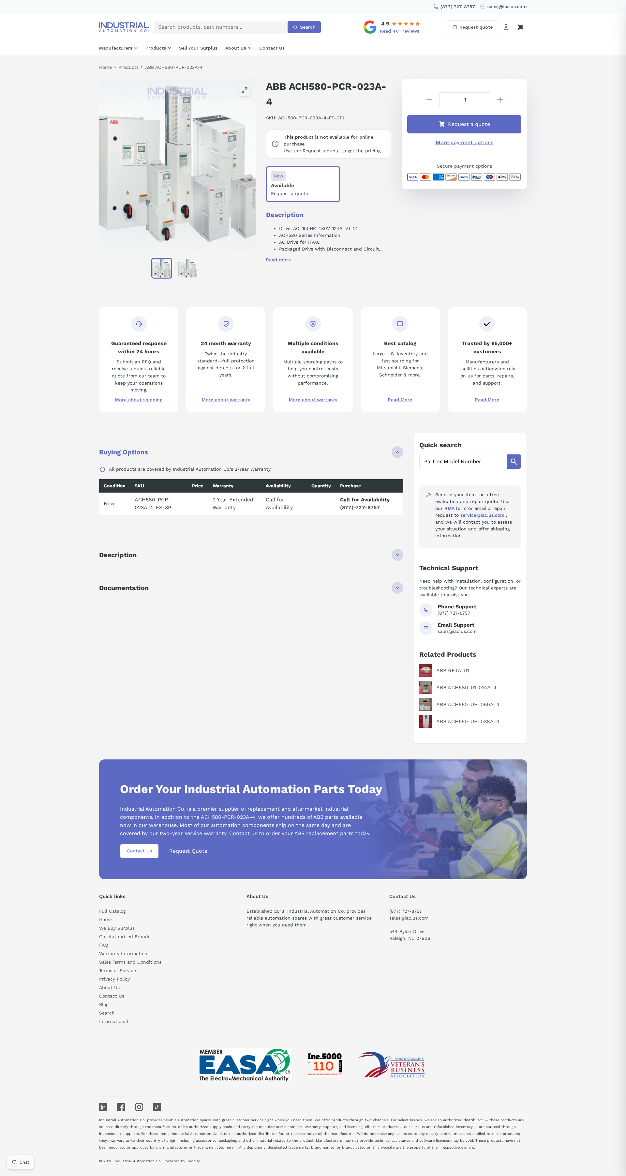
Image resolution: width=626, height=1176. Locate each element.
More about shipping (139, 399)
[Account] (506, 27)
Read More (400, 399)
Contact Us (272, 48)
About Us (235, 48)
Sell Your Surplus (198, 48)
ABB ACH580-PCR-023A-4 (174, 67)
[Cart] (520, 27)
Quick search (440, 445)
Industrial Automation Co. (138, 1161)
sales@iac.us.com (408, 918)
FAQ (103, 945)
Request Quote (188, 851)
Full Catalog (112, 911)
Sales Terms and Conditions (130, 962)
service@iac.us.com (482, 515)
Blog (103, 1004)
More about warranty (226, 399)
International (113, 1021)
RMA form (455, 508)
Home (105, 67)
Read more (278, 259)
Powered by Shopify (181, 1161)
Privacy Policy (114, 979)
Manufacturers (115, 48)
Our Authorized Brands (124, 936)
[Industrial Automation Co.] (124, 27)
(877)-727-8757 (360, 507)
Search (107, 1013)
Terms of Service (117, 970)
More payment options (464, 142)
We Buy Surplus (117, 928)
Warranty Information (123, 953)
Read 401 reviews (399, 31)
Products (155, 48)
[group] (177, 164)
